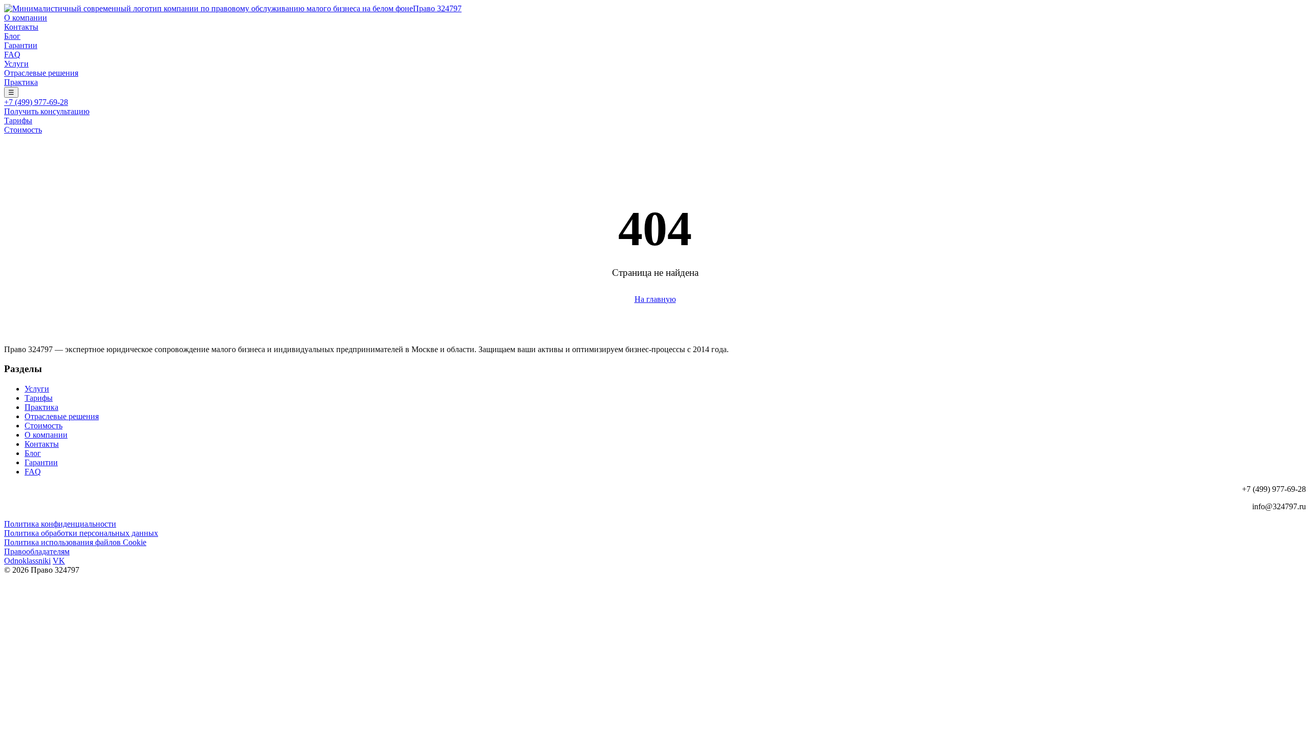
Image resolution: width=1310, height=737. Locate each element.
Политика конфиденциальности (60, 523)
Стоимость (23, 129)
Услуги (16, 63)
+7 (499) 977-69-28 (36, 102)
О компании (25, 17)
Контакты (21, 27)
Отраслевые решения (41, 73)
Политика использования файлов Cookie (75, 542)
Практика (21, 82)
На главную (655, 299)
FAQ (12, 54)
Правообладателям (37, 551)
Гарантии (20, 45)
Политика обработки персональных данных (81, 533)
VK (59, 560)
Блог (12, 36)
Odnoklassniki (27, 560)
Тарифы (18, 120)
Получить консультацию (47, 111)
